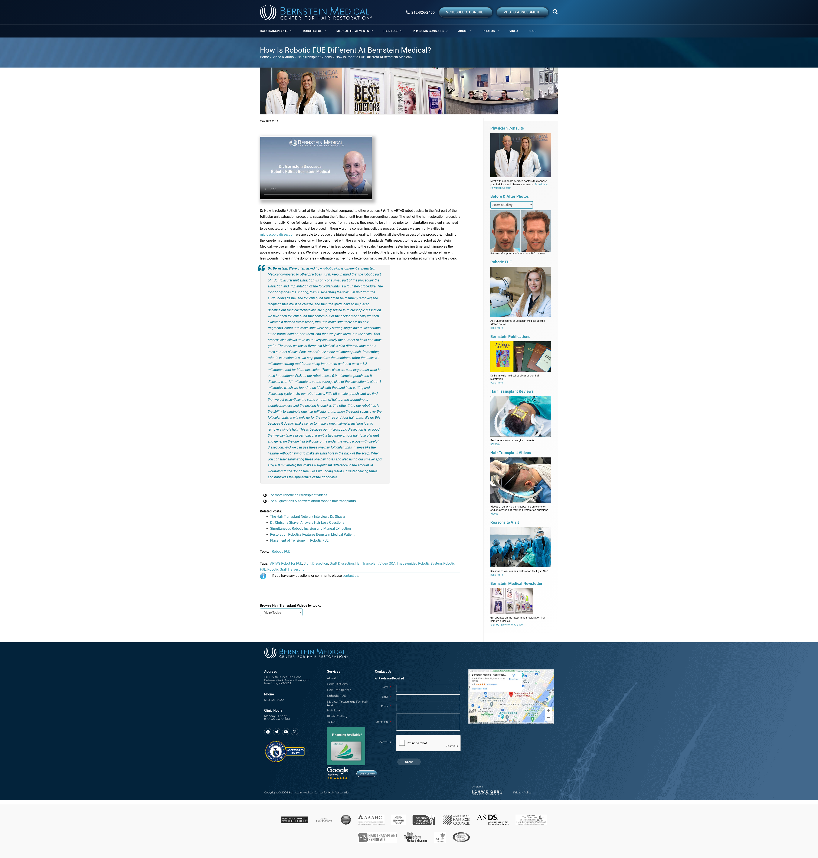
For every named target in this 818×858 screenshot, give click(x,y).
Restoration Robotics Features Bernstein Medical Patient (312, 534)
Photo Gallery (337, 716)
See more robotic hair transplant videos (297, 495)
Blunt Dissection (316, 563)
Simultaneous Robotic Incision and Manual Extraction (310, 528)
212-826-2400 (423, 12)
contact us (350, 576)
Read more (496, 327)
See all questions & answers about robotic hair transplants (312, 501)
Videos (494, 513)
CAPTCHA (385, 742)
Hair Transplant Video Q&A (375, 563)
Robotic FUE (281, 551)
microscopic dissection (277, 234)
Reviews (495, 444)
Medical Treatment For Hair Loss (347, 703)
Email (386, 696)
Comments (383, 721)
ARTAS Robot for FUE (286, 563)
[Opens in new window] (284, 750)
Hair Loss (334, 710)
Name (386, 687)
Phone (386, 706)
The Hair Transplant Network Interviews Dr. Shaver (307, 517)
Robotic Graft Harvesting (285, 569)
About (331, 678)
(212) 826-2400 (274, 699)
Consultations (337, 684)
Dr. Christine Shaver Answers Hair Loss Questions (307, 523)
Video (331, 722)
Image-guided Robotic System (419, 563)
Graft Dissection (342, 563)
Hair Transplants (339, 690)
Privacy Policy (522, 792)
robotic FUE (331, 268)
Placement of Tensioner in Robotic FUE (299, 540)
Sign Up (494, 624)
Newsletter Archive (512, 624)
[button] (555, 12)
